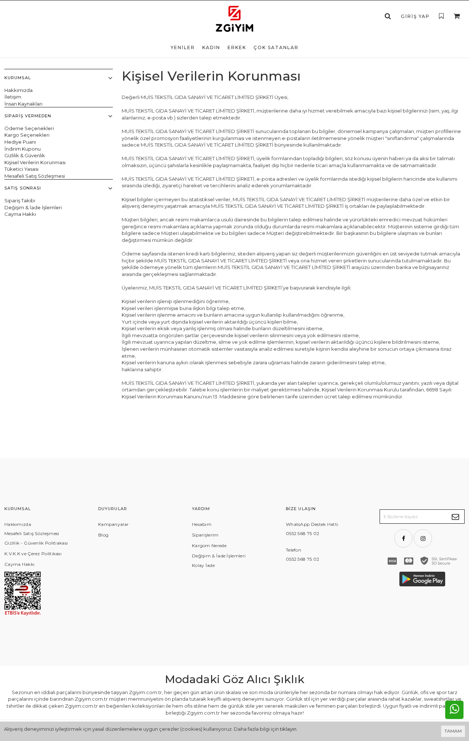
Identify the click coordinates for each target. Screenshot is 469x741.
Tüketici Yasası (21, 169)
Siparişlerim (205, 535)
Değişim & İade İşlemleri (33, 207)
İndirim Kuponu (22, 149)
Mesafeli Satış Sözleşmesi (34, 176)
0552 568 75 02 (302, 533)
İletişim (12, 97)
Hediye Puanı (20, 142)
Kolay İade (203, 565)
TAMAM (453, 731)
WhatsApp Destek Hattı (312, 524)
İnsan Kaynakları (23, 104)
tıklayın (288, 729)
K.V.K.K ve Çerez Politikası (33, 553)
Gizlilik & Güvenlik (24, 155)
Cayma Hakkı (20, 214)
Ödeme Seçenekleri (29, 128)
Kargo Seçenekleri (26, 135)
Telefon (293, 550)
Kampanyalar (113, 524)
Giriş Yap (415, 16)
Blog (103, 535)
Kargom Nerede (209, 545)
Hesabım (201, 524)
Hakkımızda (18, 90)
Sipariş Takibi (19, 200)
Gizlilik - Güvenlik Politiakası (36, 543)
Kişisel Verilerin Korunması (35, 162)
